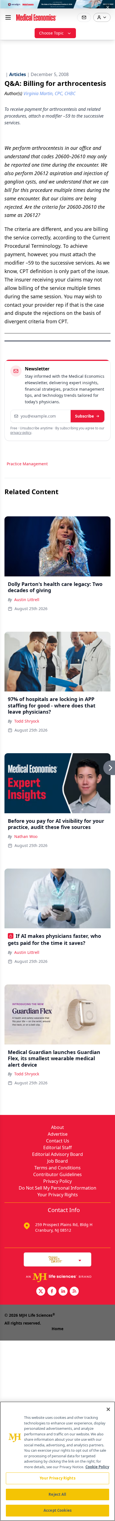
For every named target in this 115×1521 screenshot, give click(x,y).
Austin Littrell (26, 599)
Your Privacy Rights (57, 1195)
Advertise (58, 1134)
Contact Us (57, 1141)
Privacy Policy (57, 1181)
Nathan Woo (25, 836)
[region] (57, 1461)
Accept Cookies (57, 1510)
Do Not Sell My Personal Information (57, 1188)
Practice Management (27, 463)
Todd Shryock (26, 721)
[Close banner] (108, 7)
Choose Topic (51, 33)
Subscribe (84, 416)
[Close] (108, 1409)
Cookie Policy (97, 1466)
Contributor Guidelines (57, 1174)
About (57, 1127)
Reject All (57, 1494)
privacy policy (20, 432)
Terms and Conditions (57, 1168)
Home (57, 1328)
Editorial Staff (57, 1147)
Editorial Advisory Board (57, 1154)
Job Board (57, 1161)
